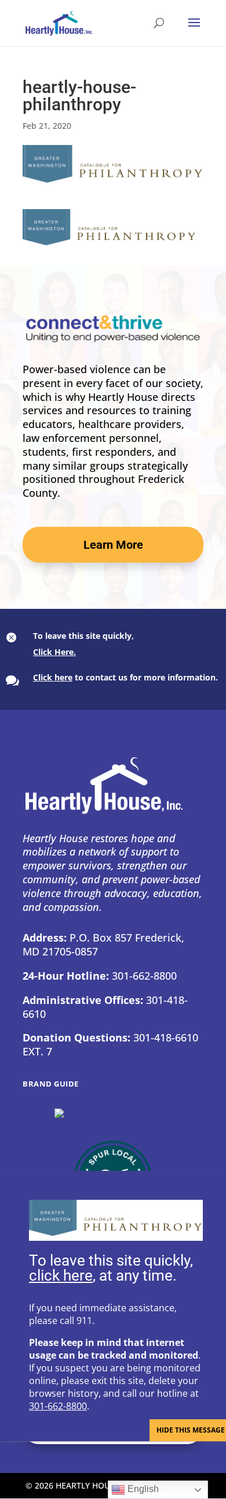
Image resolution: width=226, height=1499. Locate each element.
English (142, 1489)
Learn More (113, 545)
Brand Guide (51, 1083)
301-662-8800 (58, 1406)
